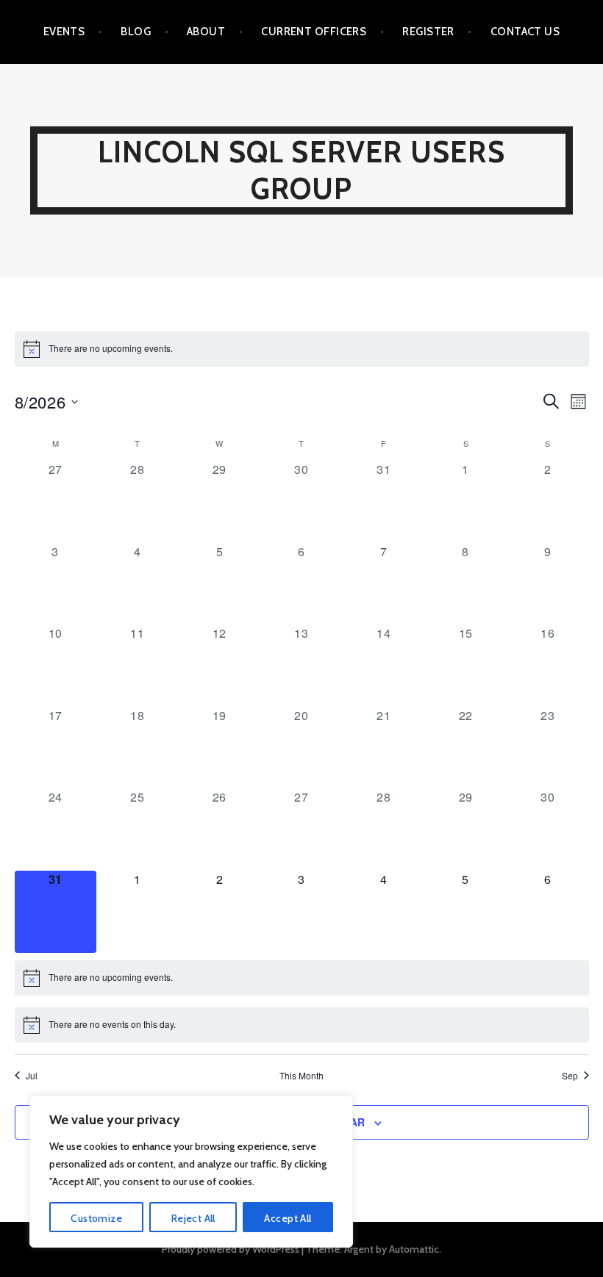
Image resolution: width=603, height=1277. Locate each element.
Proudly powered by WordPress (230, 1249)
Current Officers (313, 31)
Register (428, 31)
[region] (191, 1172)
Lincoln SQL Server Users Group (301, 170)
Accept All (287, 1218)
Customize (96, 1218)
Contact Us (525, 31)
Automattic (414, 1249)
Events (64, 31)
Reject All (193, 1218)
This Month (301, 1076)
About (206, 31)
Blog (136, 31)
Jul (32, 1076)
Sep (570, 1076)
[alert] (302, 349)
